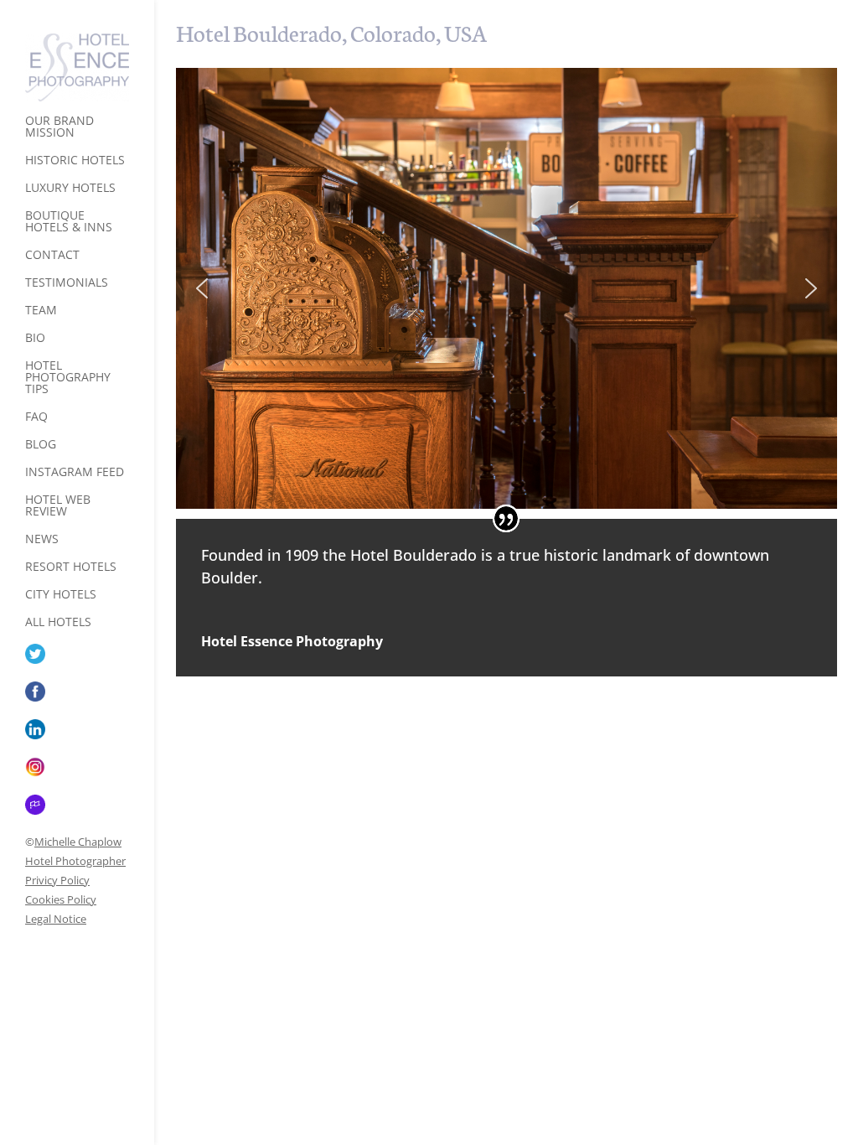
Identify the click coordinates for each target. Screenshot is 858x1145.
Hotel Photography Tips (68, 378)
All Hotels (58, 622)
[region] (506, 288)
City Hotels (60, 595)
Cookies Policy (60, 899)
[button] (202, 288)
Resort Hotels (70, 567)
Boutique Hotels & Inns (68, 222)
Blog (40, 445)
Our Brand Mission (59, 127)
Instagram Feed (74, 472)
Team (41, 311)
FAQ (36, 417)
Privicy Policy (57, 880)
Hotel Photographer (75, 860)
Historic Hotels (75, 161)
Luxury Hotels (70, 188)
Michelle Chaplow (77, 841)
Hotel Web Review (57, 506)
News (42, 540)
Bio (35, 338)
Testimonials (66, 283)
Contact (52, 255)
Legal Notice (55, 918)
